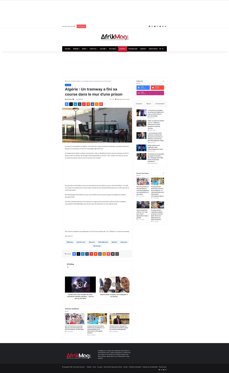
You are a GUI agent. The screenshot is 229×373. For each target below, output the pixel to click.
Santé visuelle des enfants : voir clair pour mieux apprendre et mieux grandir (142, 213)
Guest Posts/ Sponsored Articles (113, 367)
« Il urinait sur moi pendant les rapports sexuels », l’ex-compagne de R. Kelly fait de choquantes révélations (156, 157)
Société (122, 49)
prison (115, 242)
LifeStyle (93, 49)
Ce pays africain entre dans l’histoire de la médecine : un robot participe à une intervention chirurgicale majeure (96, 329)
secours (124, 242)
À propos (99, 367)
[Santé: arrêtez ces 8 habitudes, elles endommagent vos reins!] (141, 148)
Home (94, 367)
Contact (143, 49)
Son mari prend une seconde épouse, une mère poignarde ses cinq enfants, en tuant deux (74, 327)
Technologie (132, 49)
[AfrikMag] (114, 37)
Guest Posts (153, 49)
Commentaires (160, 104)
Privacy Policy (162, 367)
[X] (68, 267)
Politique (112, 49)
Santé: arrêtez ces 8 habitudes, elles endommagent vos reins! (155, 147)
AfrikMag (68, 99)
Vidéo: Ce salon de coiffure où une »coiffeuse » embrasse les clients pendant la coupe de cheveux (156, 124)
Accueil (67, 49)
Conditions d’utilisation (135, 367)
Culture (103, 49)
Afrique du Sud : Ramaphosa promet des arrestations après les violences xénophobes (119, 327)
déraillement (103, 242)
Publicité (89, 367)
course (92, 242)
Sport (84, 49)
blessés (70, 242)
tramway (97, 246)
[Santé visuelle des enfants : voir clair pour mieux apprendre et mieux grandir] (143, 204)
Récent (148, 104)
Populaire (139, 104)
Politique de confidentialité (150, 367)
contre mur (81, 242)
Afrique (75, 49)
